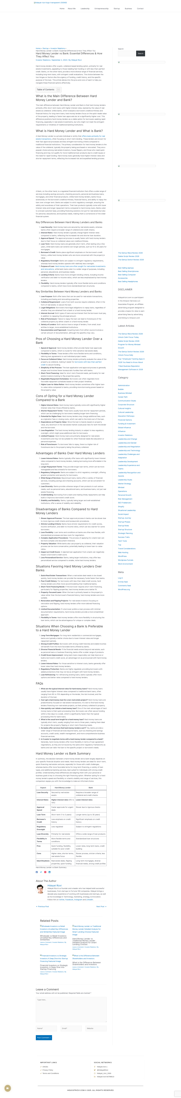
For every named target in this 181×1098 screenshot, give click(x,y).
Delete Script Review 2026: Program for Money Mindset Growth (129, 344)
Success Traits (124, 537)
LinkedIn (89, 900)
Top (119, 545)
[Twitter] (41, 872)
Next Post (101, 906)
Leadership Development (128, 462)
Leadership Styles (125, 480)
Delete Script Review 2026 (128, 256)
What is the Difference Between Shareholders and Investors (86, 963)
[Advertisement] (90, 26)
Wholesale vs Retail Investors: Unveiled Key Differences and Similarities (53, 938)
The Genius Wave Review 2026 (130, 253)
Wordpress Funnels (125, 560)
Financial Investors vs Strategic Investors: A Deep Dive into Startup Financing (54, 967)
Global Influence (124, 428)
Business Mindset (125, 393)
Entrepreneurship (102, 9)
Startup (117, 9)
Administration (124, 385)
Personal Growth (124, 495)
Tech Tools (122, 541)
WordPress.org (124, 589)
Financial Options (125, 420)
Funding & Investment (127, 424)
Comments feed (124, 586)
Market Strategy (124, 484)
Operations (122, 491)
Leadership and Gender (127, 443)
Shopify (121, 507)
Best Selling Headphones (128, 281)
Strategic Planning (125, 533)
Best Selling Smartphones (128, 271)
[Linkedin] (49, 872)
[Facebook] (37, 872)
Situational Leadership (127, 510)
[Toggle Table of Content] (57, 89)
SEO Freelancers (124, 503)
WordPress (122, 556)
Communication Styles (127, 401)
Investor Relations (43, 60)
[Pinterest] (45, 872)
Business (128, 9)
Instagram (78, 900)
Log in (120, 578)
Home (62, 9)
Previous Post (42, 906)
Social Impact (123, 514)
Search (121, 49)
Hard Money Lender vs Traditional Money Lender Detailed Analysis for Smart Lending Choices (84, 942)
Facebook (69, 900)
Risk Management (125, 499)
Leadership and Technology (129, 450)
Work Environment (125, 564)
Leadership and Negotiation (129, 447)
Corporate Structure (126, 405)
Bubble (120, 389)
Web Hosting (123, 552)
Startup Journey (124, 518)
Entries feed (123, 582)
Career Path (123, 397)
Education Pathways (126, 416)
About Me (72, 9)
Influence (121, 431)
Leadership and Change (127, 439)
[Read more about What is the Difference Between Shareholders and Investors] (87, 957)
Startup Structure (125, 529)
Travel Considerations (126, 549)
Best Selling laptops (126, 268)
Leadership (85, 9)
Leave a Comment (45, 942)
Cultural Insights (124, 408)
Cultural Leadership (125, 412)
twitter (61, 900)
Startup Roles (123, 526)
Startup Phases (124, 522)
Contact (140, 9)
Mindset (121, 487)
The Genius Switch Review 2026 (131, 260)
